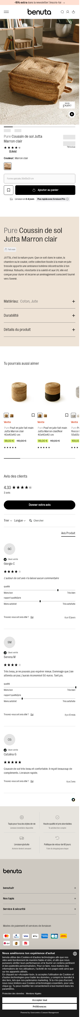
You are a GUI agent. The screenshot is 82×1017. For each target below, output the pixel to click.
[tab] (68, 534)
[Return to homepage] (39, 12)
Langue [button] (18, 520)
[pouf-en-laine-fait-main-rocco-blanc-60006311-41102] (79, 415)
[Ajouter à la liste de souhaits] (8, 190)
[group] (39, 488)
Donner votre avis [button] (40, 505)
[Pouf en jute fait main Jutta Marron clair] (19, 391)
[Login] (68, 12)
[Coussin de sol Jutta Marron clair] (7, 166)
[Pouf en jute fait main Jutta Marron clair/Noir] (53, 391)
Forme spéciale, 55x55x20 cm (20, 178)
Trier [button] (7, 520)
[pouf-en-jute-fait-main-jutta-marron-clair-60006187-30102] (6, 415)
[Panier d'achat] (73, 12)
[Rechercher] (62, 11)
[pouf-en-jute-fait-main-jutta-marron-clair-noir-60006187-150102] (12, 415)
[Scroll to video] (71, 114)
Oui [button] (32, 617)
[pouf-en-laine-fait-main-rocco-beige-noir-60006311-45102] (73, 415)
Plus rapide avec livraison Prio (51, 199)
